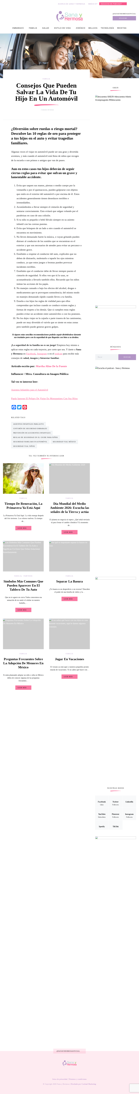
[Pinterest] (71, 1072)
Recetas (122, 28)
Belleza (93, 28)
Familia (33, 28)
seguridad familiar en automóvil (30, 442)
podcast (58, 353)
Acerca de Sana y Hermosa (71, 4)
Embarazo (18, 28)
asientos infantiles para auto (28, 424)
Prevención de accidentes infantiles (31, 433)
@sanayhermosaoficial (124, 14)
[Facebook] (54, 1072)
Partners (28, 576)
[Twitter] (58, 1072)
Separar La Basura (69, 581)
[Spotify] (80, 1072)
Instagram (42, 353)
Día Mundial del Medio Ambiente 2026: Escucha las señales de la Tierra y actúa (69, 508)
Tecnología (107, 28)
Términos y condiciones (78, 1079)
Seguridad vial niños (24, 446)
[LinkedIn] (63, 1072)
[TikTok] (84, 1072)
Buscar (127, 357)
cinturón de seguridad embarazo (30, 428)
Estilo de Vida (62, 28)
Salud (45, 28)
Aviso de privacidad (59, 1079)
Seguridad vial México (64, 442)
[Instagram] (76, 1072)
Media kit (93, 4)
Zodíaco (80, 28)
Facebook (31, 353)
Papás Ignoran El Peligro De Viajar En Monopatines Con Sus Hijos (44, 398)
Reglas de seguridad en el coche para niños (35, 437)
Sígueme (123, 18)
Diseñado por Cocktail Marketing (83, 1084)
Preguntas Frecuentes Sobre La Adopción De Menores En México (23, 663)
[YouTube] (67, 1072)
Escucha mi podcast (111, 4)
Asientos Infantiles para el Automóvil (29, 389)
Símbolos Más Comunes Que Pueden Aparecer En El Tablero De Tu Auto (23, 585)
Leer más (22, 528)
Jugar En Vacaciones (69, 659)
